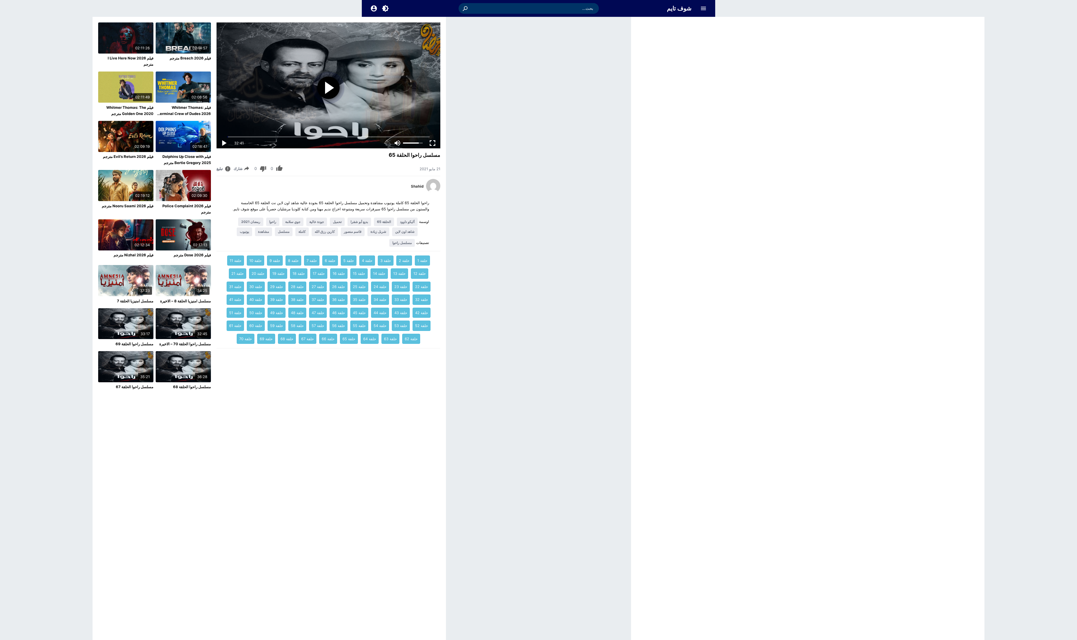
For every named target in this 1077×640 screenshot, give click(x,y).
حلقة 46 (338, 312)
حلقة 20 (258, 273)
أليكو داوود (407, 222)
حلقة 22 (421, 286)
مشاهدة (263, 231)
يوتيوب (244, 231)
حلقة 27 (318, 286)
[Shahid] (433, 191)
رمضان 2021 (250, 222)
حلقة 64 (369, 339)
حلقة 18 (299, 273)
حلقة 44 (380, 312)
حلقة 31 (235, 286)
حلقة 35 (359, 299)
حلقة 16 (339, 273)
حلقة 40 (255, 299)
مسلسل (283, 231)
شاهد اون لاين (405, 231)
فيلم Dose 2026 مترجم (192, 255)
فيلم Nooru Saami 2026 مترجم (127, 206)
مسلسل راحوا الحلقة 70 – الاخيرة (185, 344)
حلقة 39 (276, 299)
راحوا (272, 222)
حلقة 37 (318, 299)
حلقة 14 (379, 273)
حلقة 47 (318, 312)
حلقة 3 (385, 260)
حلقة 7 (312, 260)
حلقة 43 (400, 312)
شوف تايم (679, 8)
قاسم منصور (353, 231)
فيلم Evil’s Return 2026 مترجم (128, 156)
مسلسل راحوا (402, 243)
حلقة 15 (359, 273)
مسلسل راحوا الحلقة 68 (192, 387)
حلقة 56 (338, 325)
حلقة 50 (255, 312)
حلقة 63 (390, 339)
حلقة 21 (237, 273)
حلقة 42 (421, 312)
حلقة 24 (380, 286)
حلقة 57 (318, 325)
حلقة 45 (359, 312)
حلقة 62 (411, 339)
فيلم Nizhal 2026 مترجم (133, 255)
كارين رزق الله (325, 231)
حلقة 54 (380, 325)
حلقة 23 (400, 286)
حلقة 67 (307, 339)
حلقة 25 (359, 286)
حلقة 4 (367, 260)
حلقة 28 (297, 286)
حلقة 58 (297, 325)
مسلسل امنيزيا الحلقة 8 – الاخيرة (185, 301)
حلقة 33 (400, 299)
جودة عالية (316, 222)
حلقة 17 (319, 273)
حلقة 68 (286, 339)
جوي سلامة (292, 222)
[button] (466, 8)
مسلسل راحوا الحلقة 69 (134, 344)
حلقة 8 (293, 260)
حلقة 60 (255, 325)
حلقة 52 (421, 325)
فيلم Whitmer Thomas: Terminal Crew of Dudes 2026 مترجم (184, 113)
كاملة (302, 231)
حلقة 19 (278, 273)
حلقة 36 (338, 299)
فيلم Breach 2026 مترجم (190, 58)
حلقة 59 (276, 325)
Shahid (417, 186)
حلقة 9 (275, 260)
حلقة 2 (404, 260)
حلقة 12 (419, 273)
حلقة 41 (235, 299)
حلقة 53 (400, 325)
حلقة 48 (297, 312)
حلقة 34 (380, 299)
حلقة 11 (235, 260)
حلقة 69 (266, 339)
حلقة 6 (330, 260)
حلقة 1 (422, 260)
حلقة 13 (399, 273)
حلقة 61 (235, 325)
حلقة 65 (348, 339)
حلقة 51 (235, 312)
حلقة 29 (276, 286)
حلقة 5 (348, 260)
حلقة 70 (245, 339)
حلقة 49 (276, 312)
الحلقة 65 (384, 222)
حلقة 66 (328, 339)
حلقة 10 (255, 260)
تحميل (337, 222)
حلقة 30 (255, 286)
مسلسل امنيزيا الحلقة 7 (135, 301)
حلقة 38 (297, 299)
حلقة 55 (359, 325)
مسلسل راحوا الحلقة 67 (134, 387)
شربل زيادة (378, 231)
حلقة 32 (421, 299)
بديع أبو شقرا (359, 222)
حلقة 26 (338, 286)
